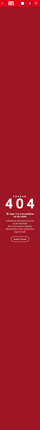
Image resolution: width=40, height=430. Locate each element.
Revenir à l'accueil (20, 239)
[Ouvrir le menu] (2, 3)
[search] (36, 3)
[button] (22, 3)
